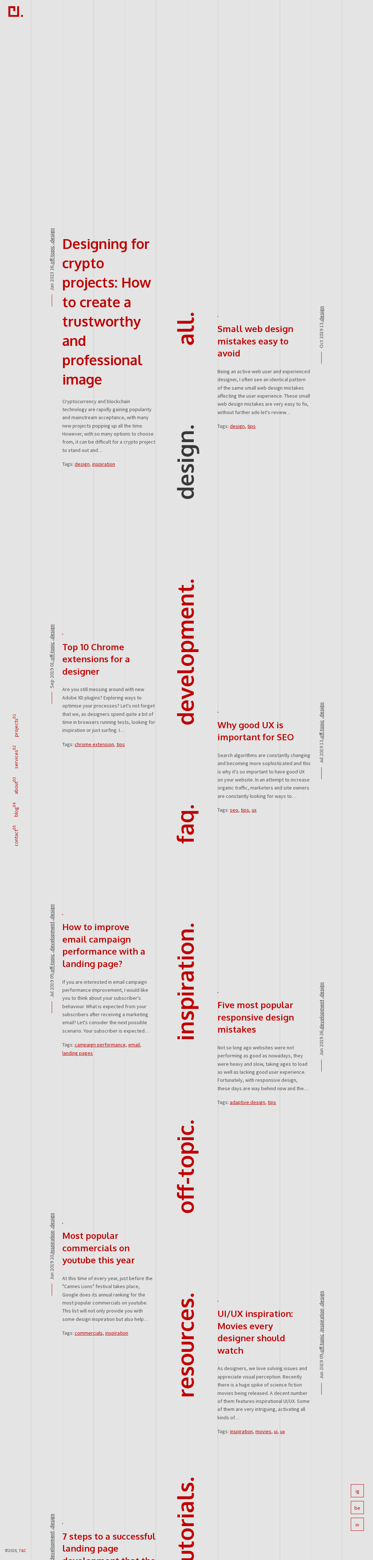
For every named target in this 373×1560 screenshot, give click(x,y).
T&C (22, 1550)
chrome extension (94, 744)
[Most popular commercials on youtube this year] (62, 1222)
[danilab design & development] (15, 12)
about (15, 787)
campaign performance (100, 1044)
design (185, 465)
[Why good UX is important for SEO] (217, 712)
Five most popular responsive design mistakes (255, 1017)
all (185, 331)
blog (15, 812)
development (185, 654)
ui (276, 1431)
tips (251, 426)
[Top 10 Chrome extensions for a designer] (62, 634)
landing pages (77, 1053)
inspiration (103, 464)
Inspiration (185, 984)
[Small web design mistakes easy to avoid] (217, 315)
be (357, 1508)
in (357, 1524)
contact (15, 838)
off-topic (185, 1169)
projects (15, 727)
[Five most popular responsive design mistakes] (217, 991)
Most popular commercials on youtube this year (98, 1247)
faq (185, 827)
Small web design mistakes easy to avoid (255, 341)
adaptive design (247, 1102)
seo (234, 810)
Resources (185, 1348)
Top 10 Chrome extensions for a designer (96, 659)
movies (263, 1431)
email (134, 1044)
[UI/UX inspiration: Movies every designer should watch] (217, 1300)
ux (254, 810)
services (15, 759)
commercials (89, 1333)
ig (358, 1491)
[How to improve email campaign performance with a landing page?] (62, 913)
